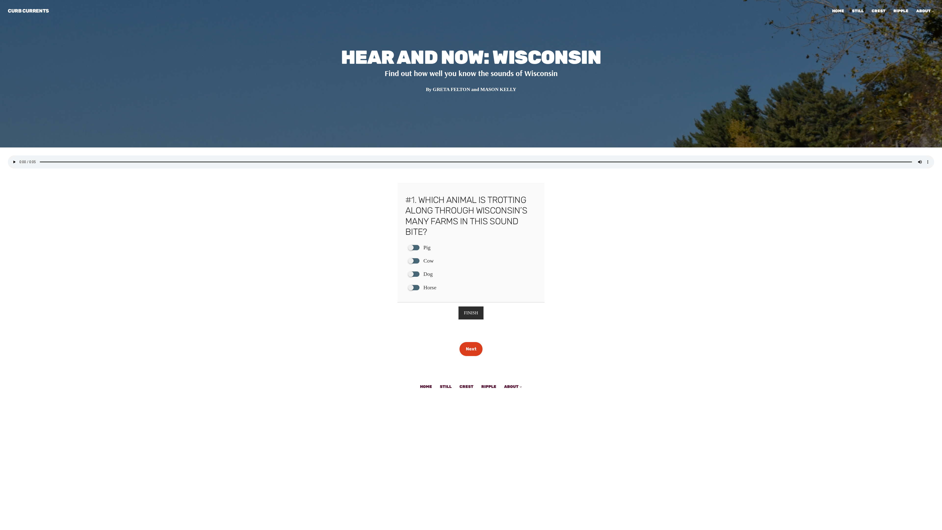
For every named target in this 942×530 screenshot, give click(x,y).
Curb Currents (28, 11)
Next (471, 349)
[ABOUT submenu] (933, 11)
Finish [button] (471, 312)
